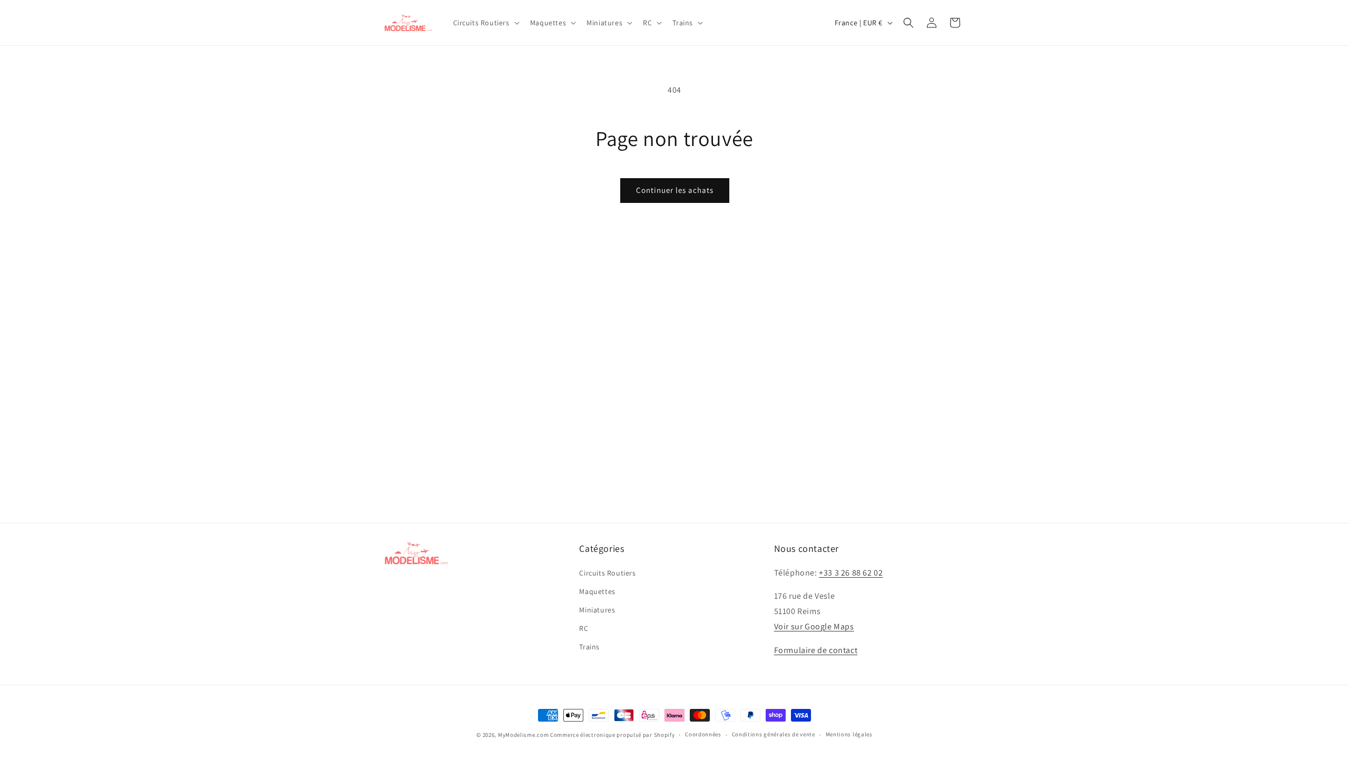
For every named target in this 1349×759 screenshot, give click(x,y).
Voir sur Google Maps (814, 626)
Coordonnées (703, 734)
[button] (485, 23)
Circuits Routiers (607, 573)
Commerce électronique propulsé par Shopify (612, 734)
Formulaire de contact (816, 650)
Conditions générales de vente (773, 734)
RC (583, 628)
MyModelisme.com (523, 734)
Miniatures (597, 610)
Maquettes (597, 591)
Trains (589, 646)
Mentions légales (849, 734)
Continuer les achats (674, 190)
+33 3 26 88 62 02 (851, 572)
